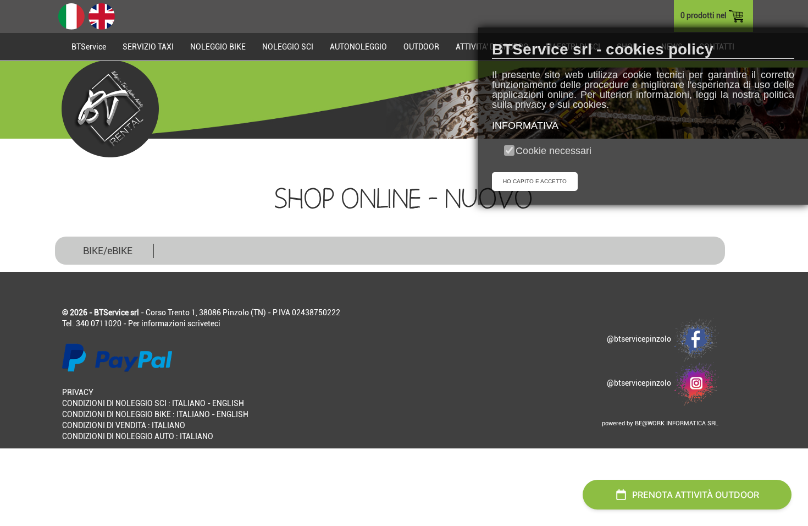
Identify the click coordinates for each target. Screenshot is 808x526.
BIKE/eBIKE (107, 250)
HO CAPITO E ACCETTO (535, 181)
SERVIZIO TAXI (148, 46)
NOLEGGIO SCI (287, 46)
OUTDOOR (421, 46)
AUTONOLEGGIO (358, 46)
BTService (88, 46)
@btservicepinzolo (640, 339)
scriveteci (203, 323)
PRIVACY (77, 392)
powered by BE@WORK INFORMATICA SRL (660, 423)
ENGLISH (228, 403)
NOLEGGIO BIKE (218, 46)
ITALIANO (189, 403)
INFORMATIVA (525, 125)
